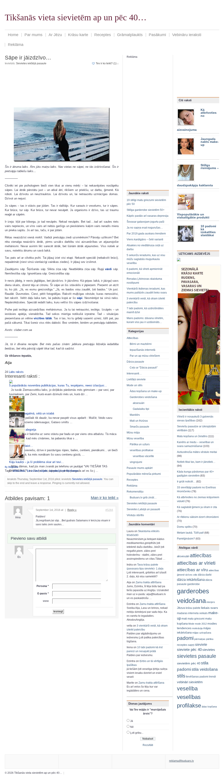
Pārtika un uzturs (140, 444)
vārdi (108, 269)
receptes (182, 644)
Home (13, 35)
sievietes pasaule (196, 656)
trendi (212, 676)
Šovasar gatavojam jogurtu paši (145, 221)
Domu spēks (184, 526)
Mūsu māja (133, 432)
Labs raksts (16, 372)
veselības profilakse (141, 450)
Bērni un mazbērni (141, 344)
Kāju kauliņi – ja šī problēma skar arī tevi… (36, 462)
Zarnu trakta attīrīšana (148, 582)
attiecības (19, 470)
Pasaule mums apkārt (139, 468)
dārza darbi (205, 574)
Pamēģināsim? (186, 538)
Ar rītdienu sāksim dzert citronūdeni (198, 517)
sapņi (191, 644)
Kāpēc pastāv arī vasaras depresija (147, 215)
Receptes (102, 35)
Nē (132, 726)
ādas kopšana (209, 706)
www (46, 600)
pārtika (209, 639)
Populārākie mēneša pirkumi (144, 473)
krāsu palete (193, 607)
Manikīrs (135, 414)
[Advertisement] (62, 86)
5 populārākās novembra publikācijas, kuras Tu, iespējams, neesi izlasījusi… (58, 385)
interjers (210, 602)
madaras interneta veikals (192, 613)
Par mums (33, 35)
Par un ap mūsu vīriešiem (145, 355)
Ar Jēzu (55, 35)
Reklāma (15, 44)
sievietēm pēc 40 (188, 663)
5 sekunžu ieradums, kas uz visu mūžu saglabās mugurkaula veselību (146, 259)
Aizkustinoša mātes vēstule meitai (197, 452)
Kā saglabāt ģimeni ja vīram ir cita (197, 507)
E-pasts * (43, 593)
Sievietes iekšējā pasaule (31, 63)
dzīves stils (191, 574)
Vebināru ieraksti (186, 35)
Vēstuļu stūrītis (135, 515)
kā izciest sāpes (37, 470)
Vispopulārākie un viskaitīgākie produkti (193, 216)
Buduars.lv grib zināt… (143, 497)
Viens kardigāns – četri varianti (145, 239)
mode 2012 (201, 623)
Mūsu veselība (135, 438)
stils (181, 676)
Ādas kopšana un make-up (146, 391)
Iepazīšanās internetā (142, 349)
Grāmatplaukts (130, 35)
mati (184, 618)
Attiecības (132, 338)
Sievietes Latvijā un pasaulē (143, 509)
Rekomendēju (135, 491)
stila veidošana (205, 669)
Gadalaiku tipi (141, 408)
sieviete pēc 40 (189, 650)
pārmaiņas (199, 639)
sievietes (208, 649)
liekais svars (209, 607)
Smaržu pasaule (139, 426)
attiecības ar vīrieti (196, 563)
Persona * (43, 586)
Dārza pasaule (135, 361)
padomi (185, 638)
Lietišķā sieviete (136, 379)
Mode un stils (134, 385)
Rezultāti (148, 745)
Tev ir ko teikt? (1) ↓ (107, 63)
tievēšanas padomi (197, 676)
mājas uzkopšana (201, 632)
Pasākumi (157, 35)
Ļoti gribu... (136, 732)
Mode (191, 623)
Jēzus (181, 607)
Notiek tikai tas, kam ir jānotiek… (196, 461)
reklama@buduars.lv (181, 760)
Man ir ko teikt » (105, 498)
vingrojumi (136, 462)
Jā (131, 721)
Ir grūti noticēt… (186, 481)
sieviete (201, 644)
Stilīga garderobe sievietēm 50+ (145, 209)
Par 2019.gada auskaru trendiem (146, 233)
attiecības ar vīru (192, 569)
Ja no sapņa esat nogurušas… (145, 227)
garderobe (193, 584)
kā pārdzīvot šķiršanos (63, 470)
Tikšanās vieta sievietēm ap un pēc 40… (76, 17)
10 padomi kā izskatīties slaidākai (208, 231)
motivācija (197, 628)
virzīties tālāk (43, 318)
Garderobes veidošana (143, 397)
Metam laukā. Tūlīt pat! (190, 532)
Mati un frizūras (139, 420)
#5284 (109, 510)
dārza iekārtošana (191, 579)
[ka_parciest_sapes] (62, 134)
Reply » (72, 510)
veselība (187, 688)
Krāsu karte (78, 35)
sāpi (79, 298)
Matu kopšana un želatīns (192, 436)
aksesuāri (138, 403)
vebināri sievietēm (190, 682)
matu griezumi (196, 618)
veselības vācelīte (143, 456)
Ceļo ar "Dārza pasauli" (144, 367)
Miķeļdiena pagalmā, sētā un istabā (31, 413)
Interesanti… (134, 373)
